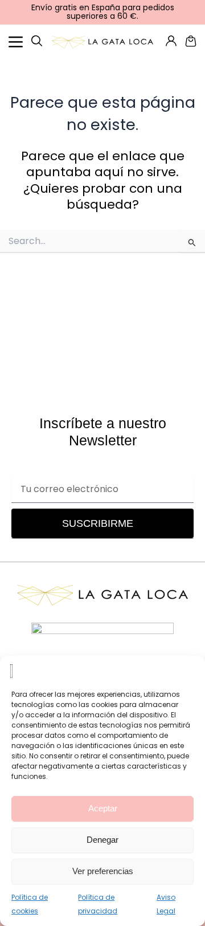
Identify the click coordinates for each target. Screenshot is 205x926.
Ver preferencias (102, 871)
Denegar (102, 839)
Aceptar (102, 808)
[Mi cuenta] (36, 40)
